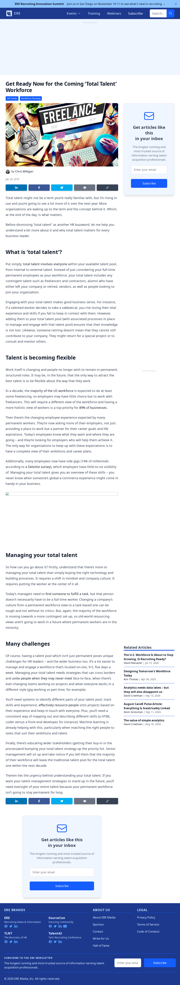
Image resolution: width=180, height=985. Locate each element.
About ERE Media (104, 917)
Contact (98, 931)
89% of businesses (93, 407)
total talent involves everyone (45, 264)
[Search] (170, 13)
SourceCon (57, 918)
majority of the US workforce (51, 391)
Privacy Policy (146, 917)
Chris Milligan (24, 171)
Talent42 (55, 933)
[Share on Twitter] (62, 187)
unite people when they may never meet (42, 678)
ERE (7, 918)
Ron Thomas (131, 679)
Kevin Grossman (133, 712)
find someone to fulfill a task (67, 594)
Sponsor (98, 924)
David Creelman (133, 695)
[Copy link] (107, 187)
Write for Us (101, 938)
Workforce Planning (30, 98)
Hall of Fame (101, 946)
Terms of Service (148, 924)
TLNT (8, 933)
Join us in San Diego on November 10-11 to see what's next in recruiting (90, 4)
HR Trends (12, 98)
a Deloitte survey (37, 467)
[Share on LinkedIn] (16, 187)
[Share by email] (84, 187)
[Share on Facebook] (39, 187)
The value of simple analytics (144, 720)
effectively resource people (59, 705)
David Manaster (133, 663)
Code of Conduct (148, 931)
